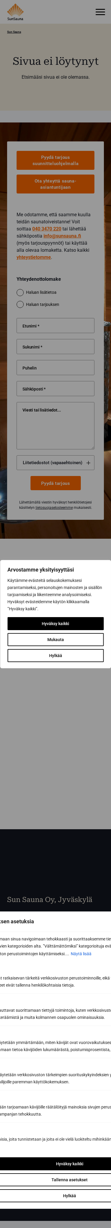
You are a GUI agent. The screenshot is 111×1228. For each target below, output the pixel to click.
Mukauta (55, 639)
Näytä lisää (81, 953)
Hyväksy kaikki (55, 623)
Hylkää (55, 655)
